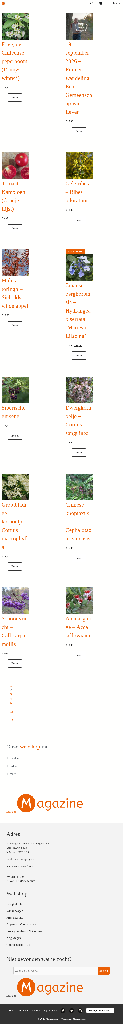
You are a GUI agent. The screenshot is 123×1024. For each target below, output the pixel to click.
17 (11, 720)
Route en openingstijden (20, 859)
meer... (14, 773)
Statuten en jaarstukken (19, 866)
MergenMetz (79, 1019)
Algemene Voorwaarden (21, 924)
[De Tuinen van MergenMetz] (3, 3)
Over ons (23, 1010)
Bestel (15, 663)
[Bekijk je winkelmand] (101, 3)
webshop (30, 746)
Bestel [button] (15, 97)
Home (12, 1010)
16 (11, 716)
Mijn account (14, 917)
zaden (13, 766)
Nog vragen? (14, 938)
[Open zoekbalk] (91, 3)
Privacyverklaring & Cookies (24, 931)
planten (14, 758)
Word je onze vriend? (100, 1010)
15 (11, 711)
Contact (36, 1010)
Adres (13, 834)
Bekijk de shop (15, 904)
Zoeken (103, 970)
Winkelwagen (14, 911)
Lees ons (11, 811)
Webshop (17, 893)
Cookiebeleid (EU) (18, 944)
